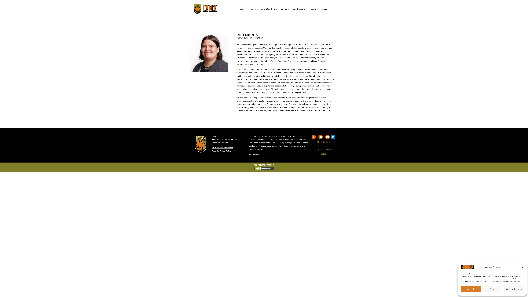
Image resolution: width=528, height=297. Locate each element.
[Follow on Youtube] (320, 137)
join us (283, 9)
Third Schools (323, 142)
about (242, 9)
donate (314, 9)
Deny (492, 289)
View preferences (514, 289)
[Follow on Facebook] (314, 137)
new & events (298, 9)
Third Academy (323, 149)
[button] (522, 267)
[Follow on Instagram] (327, 137)
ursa (323, 146)
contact (324, 9)
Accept (470, 289)
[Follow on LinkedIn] (333, 137)
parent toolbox (268, 9)
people (254, 9)
